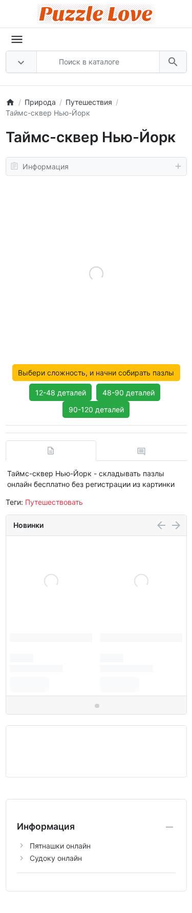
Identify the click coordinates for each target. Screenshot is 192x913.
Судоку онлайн (56, 858)
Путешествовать (54, 502)
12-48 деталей (60, 392)
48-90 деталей (128, 392)
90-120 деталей (96, 409)
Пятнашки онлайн (60, 845)
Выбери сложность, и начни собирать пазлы (96, 372)
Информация (46, 166)
